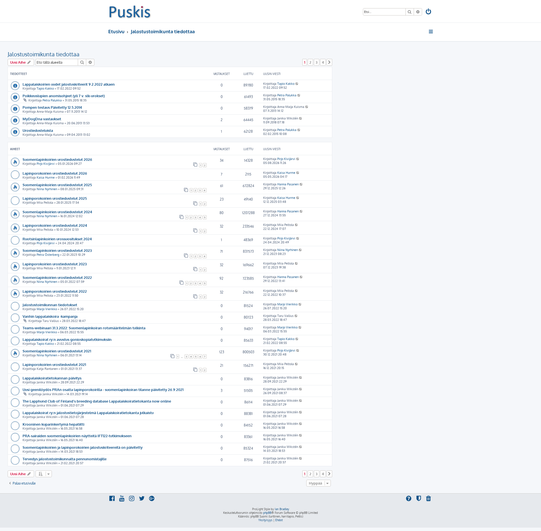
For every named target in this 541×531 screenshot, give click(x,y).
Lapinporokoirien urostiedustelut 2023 (55, 263)
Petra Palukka (52, 100)
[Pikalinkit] (431, 31)
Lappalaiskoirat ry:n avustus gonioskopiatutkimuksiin (67, 339)
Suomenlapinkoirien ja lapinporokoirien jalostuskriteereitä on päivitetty (83, 447)
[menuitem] (429, 12)
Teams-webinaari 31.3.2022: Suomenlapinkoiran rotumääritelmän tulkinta (84, 327)
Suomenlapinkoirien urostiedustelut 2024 (57, 211)
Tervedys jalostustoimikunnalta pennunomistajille (65, 458)
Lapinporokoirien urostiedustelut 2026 (55, 173)
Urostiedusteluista (38, 130)
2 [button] (310, 62)
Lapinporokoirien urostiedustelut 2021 (54, 364)
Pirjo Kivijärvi (46, 164)
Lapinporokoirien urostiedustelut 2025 (55, 198)
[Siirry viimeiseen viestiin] (297, 84)
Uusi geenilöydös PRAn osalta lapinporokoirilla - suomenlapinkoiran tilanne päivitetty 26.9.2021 (103, 389)
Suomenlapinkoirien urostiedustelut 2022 (57, 277)
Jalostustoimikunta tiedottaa (43, 54)
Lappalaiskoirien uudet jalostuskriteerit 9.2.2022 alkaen (69, 84)
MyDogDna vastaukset (42, 118)
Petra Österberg (48, 255)
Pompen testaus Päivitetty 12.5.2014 (52, 107)
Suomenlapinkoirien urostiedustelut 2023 (57, 250)
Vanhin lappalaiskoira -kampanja (50, 316)
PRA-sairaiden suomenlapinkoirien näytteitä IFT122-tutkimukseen (77, 435)
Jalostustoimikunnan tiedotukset (50, 304)
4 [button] (323, 62)
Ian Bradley (282, 509)
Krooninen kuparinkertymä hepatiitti (53, 424)
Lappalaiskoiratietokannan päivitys (52, 378)
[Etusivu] (129, 11)
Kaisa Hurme (46, 177)
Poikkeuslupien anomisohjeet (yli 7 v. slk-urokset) (64, 95)
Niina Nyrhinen (47, 189)
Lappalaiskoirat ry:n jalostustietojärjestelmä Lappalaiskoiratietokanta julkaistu (88, 412)
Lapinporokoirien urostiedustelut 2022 (55, 291)
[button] (329, 62)
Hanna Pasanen (288, 184)
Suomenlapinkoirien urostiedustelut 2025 (57, 184)
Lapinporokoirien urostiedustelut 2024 (55, 225)
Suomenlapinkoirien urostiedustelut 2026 (57, 159)
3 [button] (317, 62)
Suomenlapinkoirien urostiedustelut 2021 (57, 350)
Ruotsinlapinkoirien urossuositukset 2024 (57, 238)
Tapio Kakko (45, 88)
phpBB (267, 512)
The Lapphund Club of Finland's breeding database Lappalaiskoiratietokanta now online (97, 401)
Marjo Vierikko (47, 309)
